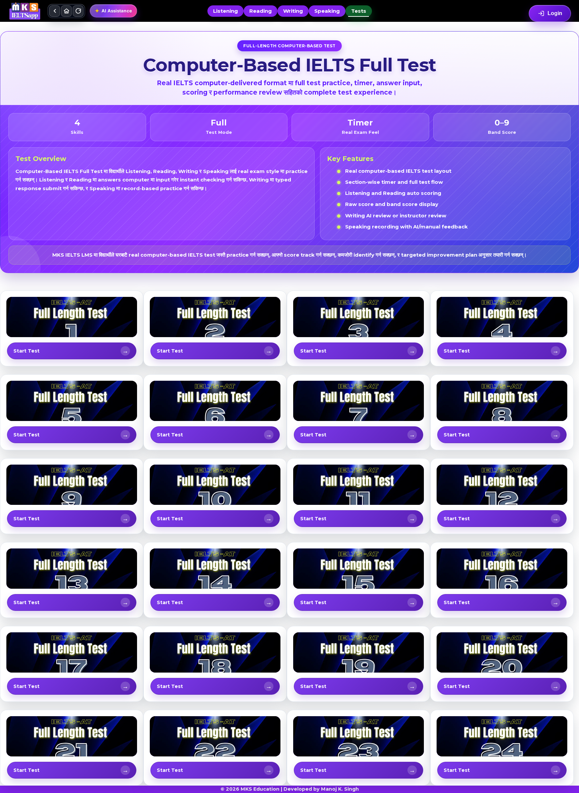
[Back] (54, 11)
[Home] (66, 11)
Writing (293, 11)
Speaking (327, 11)
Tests (358, 11)
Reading (260, 11)
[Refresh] (78, 11)
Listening (225, 11)
